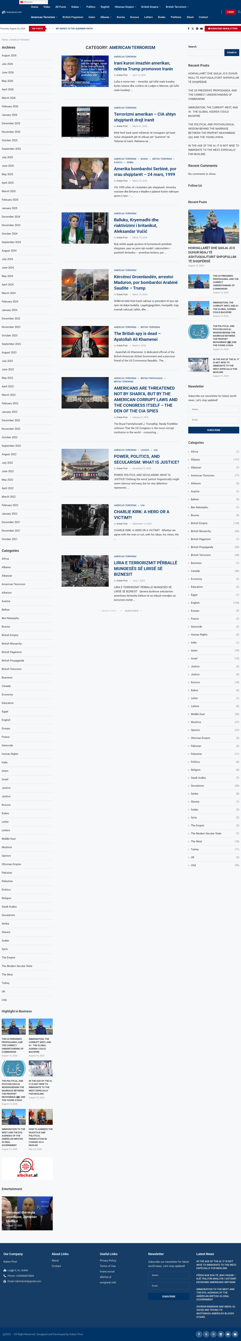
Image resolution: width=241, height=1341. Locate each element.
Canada (215, 571)
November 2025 (11, 131)
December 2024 (11, 216)
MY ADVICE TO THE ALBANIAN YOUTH (74, 28)
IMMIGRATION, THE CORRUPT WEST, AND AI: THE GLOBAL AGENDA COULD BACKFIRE (213, 112)
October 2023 (9, 335)
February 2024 (10, 301)
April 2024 (8, 284)
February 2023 (10, 403)
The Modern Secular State (215, 833)
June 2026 (8, 72)
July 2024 (7, 259)
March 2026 (9, 98)
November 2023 (11, 327)
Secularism (215, 785)
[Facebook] (188, 28)
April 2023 (8, 386)
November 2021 (11, 530)
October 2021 (9, 539)
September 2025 (11, 148)
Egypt (215, 594)
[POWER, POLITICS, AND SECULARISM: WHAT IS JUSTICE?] (85, 464)
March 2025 (9, 191)
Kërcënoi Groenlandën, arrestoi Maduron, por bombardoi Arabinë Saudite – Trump (146, 282)
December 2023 (11, 318)
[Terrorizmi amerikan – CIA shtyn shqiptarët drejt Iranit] (85, 122)
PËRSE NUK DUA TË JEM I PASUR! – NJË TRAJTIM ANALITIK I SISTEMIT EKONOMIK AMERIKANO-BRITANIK (216, 1279)
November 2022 (11, 428)
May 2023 (7, 378)
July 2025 (7, 157)
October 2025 (9, 140)
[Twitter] (192, 28)
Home (34, 6)
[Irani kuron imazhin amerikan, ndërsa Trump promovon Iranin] (85, 71)
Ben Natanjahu (215, 507)
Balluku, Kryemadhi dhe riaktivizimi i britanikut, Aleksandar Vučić (136, 225)
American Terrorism (43, 17)
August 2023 (9, 352)
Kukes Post (122, 75)
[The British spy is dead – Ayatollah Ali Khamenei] (85, 341)
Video (46, 6)
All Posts (60, 6)
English (105, 6)
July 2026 (7, 64)
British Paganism (73, 17)
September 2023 (11, 344)
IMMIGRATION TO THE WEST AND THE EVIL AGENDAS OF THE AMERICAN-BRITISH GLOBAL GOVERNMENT (13, 1137)
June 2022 (8, 471)
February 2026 (10, 106)
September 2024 (11, 242)
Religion (215, 769)
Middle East (215, 714)
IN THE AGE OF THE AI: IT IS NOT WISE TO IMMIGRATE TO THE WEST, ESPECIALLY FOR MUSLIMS (213, 150)
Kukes (75, 6)
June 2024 (8, 267)
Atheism (215, 483)
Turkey (215, 849)
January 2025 (9, 208)
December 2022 (11, 420)
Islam (92, 17)
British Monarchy (215, 531)
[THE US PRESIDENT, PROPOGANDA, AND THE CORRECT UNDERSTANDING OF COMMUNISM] (198, 281)
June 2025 (8, 165)
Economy (215, 579)
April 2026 (8, 89)
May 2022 (7, 479)
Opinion (215, 730)
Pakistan (215, 746)
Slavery (215, 801)
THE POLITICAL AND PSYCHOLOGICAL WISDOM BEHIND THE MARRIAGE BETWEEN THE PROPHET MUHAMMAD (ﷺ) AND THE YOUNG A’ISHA (224, 336)
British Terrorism (176, 6)
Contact (203, 17)
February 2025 (10, 199)
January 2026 (9, 114)
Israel (215, 658)
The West (215, 841)
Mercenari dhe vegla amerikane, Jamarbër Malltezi (21, 1217)
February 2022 (10, 505)
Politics (90, 6)
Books (161, 17)
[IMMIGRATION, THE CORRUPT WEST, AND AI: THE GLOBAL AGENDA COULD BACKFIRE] (198, 308)
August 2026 (9, 55)
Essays (215, 610)
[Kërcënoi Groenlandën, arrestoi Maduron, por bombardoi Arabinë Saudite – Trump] (85, 285)
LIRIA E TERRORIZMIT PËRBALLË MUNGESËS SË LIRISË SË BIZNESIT (145, 568)
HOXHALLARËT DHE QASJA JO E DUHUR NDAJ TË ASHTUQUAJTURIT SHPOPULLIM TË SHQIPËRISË (213, 78)
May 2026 (7, 81)
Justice (215, 666)
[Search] (239, 12)
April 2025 (8, 182)
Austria (215, 491)
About (190, 17)
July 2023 (7, 361)
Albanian (215, 467)
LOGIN (230, 12)
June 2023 (8, 369)
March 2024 (9, 293)
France (215, 618)
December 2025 (11, 123)
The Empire (215, 825)
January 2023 (9, 411)
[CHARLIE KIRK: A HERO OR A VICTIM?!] (85, 520)
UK (215, 857)
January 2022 (9, 513)
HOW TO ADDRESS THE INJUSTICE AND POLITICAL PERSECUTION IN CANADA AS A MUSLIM (41, 1137)
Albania (104, 17)
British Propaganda (215, 547)
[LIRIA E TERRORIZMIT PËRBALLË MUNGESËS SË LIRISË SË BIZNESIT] (85, 571)
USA (215, 865)
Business (215, 563)
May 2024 (7, 276)
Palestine (215, 754)
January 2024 (9, 310)
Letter (215, 698)
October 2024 (9, 233)
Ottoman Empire (124, 6)
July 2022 (7, 462)
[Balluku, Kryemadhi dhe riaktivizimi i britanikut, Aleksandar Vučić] (85, 228)
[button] (49, 28)
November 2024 (11, 225)
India (215, 642)
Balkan (215, 499)
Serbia (215, 793)
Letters (148, 17)
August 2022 (9, 454)
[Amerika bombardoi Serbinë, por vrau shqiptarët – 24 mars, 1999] (85, 173)
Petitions (176, 17)
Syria (215, 817)
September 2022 (11, 445)
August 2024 (9, 250)
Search (192, 46)
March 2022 (9, 496)
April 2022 (8, 488)
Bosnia (121, 17)
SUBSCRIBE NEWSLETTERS (223, 28)
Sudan (215, 809)
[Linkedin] (197, 28)
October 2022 (9, 437)
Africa (215, 451)
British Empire (149, 6)
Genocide (215, 626)
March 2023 (9, 395)
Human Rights (215, 634)
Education (215, 586)
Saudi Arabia (215, 777)
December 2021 (11, 522)
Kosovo (134, 17)
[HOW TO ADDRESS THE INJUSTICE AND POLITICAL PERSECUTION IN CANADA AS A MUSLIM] (41, 1117)
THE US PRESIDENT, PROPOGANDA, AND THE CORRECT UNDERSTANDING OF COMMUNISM (212, 95)
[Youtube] (201, 28)
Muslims (215, 722)
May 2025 (7, 174)
